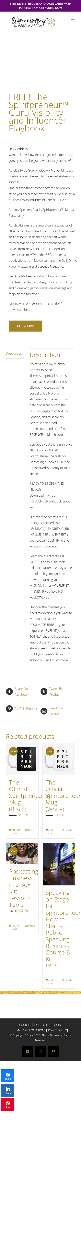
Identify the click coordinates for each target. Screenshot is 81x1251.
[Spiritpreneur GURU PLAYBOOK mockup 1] (40, 57)
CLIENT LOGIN (52, 1025)
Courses (25, 1025)
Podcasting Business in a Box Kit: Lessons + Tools (23, 887)
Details (31, 830)
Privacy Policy (57, 1030)
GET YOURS (25, 326)
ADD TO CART (16, 831)
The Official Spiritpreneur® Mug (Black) (29, 795)
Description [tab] (14, 353)
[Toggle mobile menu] (73, 18)
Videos (37, 1025)
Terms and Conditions (30, 1030)
